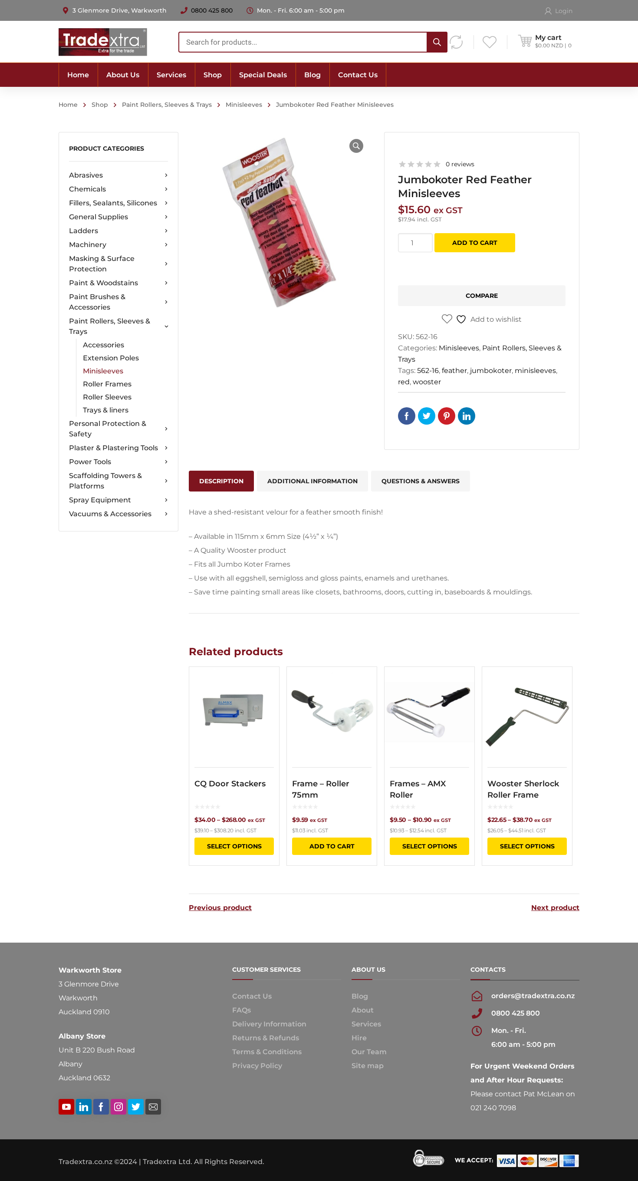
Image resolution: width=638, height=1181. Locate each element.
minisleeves (535, 370)
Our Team (369, 1052)
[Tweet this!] (426, 416)
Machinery (87, 245)
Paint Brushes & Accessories (97, 302)
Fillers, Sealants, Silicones (113, 203)
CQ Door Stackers (230, 783)
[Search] (437, 42)
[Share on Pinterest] (446, 416)
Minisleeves (244, 105)
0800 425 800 (212, 10)
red (404, 382)
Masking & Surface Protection (102, 263)
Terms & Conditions (267, 1052)
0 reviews (460, 164)
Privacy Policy (257, 1066)
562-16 (428, 370)
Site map (368, 1066)
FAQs (241, 1010)
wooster (427, 382)
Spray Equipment (100, 500)
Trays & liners (105, 410)
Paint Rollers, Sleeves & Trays (167, 105)
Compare (482, 296)
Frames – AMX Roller (418, 789)
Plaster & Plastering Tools (113, 448)
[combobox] (312, 42)
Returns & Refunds (265, 1038)
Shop (100, 105)
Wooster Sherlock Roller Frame (523, 789)
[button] (356, 146)
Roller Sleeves (107, 397)
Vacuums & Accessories (110, 514)
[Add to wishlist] (267, 686)
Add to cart (474, 243)
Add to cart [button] (332, 846)
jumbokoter (491, 370)
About (363, 1010)
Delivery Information (269, 1024)
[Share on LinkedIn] (466, 416)
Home (68, 105)
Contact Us (252, 996)
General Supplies (98, 217)
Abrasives (86, 175)
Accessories (103, 345)
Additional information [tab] (312, 481)
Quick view (234, 712)
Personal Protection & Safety (107, 428)
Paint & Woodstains (103, 283)
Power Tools (90, 462)
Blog (360, 996)
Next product (555, 907)
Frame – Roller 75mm (320, 789)
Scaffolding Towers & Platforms (105, 481)
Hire (359, 1038)
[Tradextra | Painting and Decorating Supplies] (103, 41)
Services (366, 1024)
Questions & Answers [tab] (420, 481)
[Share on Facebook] (406, 416)
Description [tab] (221, 481)
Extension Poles (111, 358)
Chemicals (87, 189)
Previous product (220, 907)
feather (454, 370)
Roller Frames (107, 384)
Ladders (83, 231)
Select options (234, 846)
